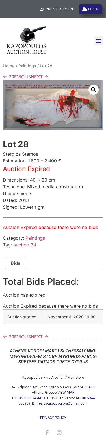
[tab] (15, 263)
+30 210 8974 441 (29, 398)
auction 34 (24, 245)
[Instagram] (59, 432)
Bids (15, 263)
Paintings (27, 66)
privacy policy (53, 418)
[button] (98, 40)
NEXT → (39, 77)
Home (9, 66)
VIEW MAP (65, 392)
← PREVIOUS (17, 77)
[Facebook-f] (47, 432)
